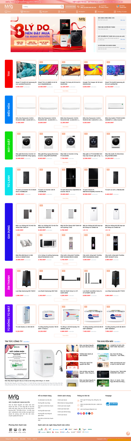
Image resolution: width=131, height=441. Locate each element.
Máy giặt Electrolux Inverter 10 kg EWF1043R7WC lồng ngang (26, 154)
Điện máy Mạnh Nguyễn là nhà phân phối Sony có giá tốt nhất (87, 381)
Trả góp (19, 432)
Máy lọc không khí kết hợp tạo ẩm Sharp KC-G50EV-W (92, 226)
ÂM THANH (8, 282)
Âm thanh (81, 11)
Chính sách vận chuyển (64, 406)
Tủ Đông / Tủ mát (8, 318)
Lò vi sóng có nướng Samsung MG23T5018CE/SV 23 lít (48, 256)
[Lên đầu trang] (128, 429)
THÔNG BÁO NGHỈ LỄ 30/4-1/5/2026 (86, 354)
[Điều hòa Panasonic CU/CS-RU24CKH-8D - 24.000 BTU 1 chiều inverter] (48, 106)
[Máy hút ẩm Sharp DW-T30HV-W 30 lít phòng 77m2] (71, 213)
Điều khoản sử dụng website (65, 403)
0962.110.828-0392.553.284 (88, 404)
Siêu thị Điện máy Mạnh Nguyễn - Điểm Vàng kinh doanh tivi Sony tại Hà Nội (87, 372)
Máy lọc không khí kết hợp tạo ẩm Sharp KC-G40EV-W (115, 226)
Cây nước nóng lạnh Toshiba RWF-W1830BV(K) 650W (92, 256)
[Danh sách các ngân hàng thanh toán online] (65, 430)
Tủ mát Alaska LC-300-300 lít (25, 327)
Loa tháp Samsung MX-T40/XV (25, 291)
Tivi (9, 11)
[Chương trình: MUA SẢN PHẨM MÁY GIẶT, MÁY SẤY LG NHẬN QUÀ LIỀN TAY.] (103, 374)
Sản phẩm (22, 439)
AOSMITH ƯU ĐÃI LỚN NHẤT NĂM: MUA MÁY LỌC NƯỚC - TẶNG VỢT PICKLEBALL (117, 346)
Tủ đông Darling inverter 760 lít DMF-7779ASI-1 (48, 327)
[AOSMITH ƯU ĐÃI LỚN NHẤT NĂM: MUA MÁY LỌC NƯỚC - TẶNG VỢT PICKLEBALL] (103, 348)
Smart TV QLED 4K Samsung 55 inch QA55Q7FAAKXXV (26, 83)
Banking (24, 432)
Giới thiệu (15, 439)
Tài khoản (104, 6)
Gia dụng (100, 11)
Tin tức (29, 439)
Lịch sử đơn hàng (70, 6)
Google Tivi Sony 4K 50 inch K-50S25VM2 (70, 83)
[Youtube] (84, 413)
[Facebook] (78, 413)
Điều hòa (26, 11)
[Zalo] (86, 413)
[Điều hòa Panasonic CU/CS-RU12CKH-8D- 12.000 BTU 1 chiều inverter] (71, 106)
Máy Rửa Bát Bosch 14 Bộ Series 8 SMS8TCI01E (24, 256)
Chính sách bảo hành (63, 408)
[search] (62, 6)
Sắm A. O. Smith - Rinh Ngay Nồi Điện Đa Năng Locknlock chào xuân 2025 (118, 381)
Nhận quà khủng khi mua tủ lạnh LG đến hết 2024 (117, 363)
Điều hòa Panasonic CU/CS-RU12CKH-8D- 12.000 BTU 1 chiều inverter (69, 119)
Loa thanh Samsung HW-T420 (47, 291)
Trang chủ (8, 439)
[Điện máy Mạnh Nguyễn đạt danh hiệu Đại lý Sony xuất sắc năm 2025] (72, 348)
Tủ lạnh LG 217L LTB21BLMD (114, 190)
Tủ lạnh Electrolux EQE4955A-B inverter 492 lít (70, 190)
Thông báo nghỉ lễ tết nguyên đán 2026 (86, 363)
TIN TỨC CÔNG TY (13, 341)
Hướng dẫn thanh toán (44, 410)
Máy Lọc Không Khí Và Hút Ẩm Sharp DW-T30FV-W (48, 226)
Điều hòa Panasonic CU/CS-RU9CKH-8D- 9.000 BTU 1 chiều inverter (93, 119)
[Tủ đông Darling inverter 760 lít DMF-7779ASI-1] (48, 314)
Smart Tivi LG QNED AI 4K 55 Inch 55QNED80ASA (47, 83)
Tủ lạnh (63, 11)
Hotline (88, 6)
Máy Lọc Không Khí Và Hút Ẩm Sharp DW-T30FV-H (26, 226)
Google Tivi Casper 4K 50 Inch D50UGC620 (92, 83)
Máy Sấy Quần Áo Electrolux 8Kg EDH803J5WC (114, 154)
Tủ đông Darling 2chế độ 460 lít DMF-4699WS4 (115, 327)
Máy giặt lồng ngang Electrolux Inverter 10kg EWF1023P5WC (48, 154)
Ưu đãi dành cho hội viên (45, 400)
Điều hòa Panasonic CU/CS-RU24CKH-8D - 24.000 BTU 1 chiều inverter (47, 119)
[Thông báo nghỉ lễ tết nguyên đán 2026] (72, 365)
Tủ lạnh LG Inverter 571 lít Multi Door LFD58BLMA (26, 190)
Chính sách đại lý (62, 400)
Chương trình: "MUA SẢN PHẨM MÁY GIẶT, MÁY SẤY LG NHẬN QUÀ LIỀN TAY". (118, 372)
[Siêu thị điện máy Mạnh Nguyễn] (65, 1)
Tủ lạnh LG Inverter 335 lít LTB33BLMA (46, 190)
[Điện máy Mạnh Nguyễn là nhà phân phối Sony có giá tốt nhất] (72, 383)
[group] (50, 34)
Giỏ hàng (122, 6)
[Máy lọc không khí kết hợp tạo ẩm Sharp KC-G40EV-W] (115, 213)
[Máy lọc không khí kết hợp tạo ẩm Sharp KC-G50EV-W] (93, 213)
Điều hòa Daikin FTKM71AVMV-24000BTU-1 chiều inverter (115, 119)
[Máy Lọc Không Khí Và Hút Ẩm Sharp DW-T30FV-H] (26, 213)
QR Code (11, 432)
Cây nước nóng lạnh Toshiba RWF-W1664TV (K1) (114, 256)
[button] (48, 51)
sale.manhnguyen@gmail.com (88, 409)
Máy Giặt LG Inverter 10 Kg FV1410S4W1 (69, 154)
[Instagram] (81, 413)
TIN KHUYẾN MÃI (105, 341)
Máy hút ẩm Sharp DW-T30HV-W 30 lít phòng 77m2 (70, 226)
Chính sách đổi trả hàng (64, 411)
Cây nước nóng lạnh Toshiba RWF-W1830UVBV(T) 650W (69, 256)
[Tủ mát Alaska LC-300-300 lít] (26, 314)
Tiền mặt (15, 432)
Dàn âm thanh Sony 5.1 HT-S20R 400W (69, 292)
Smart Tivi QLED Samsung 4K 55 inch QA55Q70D (115, 83)
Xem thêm (65, 91)
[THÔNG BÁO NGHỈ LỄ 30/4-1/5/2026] (72, 356)
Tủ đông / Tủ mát (121, 11)
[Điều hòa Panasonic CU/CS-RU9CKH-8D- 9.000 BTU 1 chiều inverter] (93, 106)
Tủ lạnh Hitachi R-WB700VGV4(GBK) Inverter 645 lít (93, 190)
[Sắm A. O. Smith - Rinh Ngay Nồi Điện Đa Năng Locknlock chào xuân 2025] (103, 383)
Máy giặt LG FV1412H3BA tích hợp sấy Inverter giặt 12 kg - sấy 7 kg (93, 155)
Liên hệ (35, 439)
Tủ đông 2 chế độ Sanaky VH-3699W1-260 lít (70, 327)
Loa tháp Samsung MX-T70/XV (115, 291)
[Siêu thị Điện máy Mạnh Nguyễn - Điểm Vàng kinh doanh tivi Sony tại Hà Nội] (72, 374)
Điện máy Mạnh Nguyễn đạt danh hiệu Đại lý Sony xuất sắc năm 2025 (87, 346)
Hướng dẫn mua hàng (44, 403)
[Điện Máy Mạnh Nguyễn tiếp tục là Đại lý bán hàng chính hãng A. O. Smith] (35, 362)
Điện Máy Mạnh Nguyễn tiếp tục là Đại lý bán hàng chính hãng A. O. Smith (27, 380)
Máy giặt (44, 11)
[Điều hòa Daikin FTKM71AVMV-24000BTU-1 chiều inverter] (115, 106)
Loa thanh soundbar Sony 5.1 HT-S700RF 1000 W (92, 292)
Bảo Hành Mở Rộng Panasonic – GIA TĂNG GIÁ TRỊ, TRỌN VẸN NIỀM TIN (118, 354)
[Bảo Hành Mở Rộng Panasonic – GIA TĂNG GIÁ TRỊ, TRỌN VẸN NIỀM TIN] (103, 356)
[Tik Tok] (89, 413)
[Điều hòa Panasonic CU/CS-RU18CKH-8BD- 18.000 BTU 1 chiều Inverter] (26, 106)
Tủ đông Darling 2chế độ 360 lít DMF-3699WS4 (93, 327)
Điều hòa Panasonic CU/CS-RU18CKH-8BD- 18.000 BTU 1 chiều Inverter (25, 119)
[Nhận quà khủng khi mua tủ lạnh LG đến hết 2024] (103, 365)
